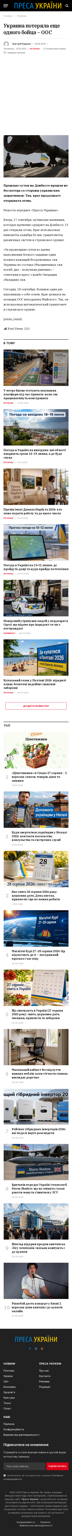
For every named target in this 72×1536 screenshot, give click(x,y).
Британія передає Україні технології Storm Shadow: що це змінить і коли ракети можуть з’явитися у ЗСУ (39, 1188)
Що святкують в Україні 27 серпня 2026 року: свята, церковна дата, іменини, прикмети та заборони (37, 1014)
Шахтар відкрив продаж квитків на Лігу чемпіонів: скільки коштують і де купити (38, 1247)
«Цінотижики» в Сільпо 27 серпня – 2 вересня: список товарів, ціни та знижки (39, 776)
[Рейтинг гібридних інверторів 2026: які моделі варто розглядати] (36, 1106)
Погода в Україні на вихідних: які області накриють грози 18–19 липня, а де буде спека (34, 453)
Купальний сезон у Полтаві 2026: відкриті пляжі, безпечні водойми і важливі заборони (34, 684)
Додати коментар (36, 706)
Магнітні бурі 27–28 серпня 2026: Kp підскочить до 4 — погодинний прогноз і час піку (38, 955)
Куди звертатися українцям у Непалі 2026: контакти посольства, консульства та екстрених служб (39, 836)
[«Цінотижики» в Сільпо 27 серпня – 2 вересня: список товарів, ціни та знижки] (36, 750)
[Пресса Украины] (37, 5)
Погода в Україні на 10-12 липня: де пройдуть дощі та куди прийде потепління (35, 567)
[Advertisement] (36, 92)
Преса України (30, 1499)
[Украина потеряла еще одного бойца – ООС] (36, 156)
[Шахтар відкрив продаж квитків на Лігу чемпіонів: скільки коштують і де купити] (36, 1221)
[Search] (67, 6)
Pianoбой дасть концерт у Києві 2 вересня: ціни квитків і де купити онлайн (37, 1307)
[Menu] (5, 6)
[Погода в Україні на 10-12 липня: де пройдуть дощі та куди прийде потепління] (36, 542)
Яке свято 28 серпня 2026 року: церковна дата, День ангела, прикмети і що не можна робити (36, 895)
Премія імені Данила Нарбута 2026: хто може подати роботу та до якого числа (32, 511)
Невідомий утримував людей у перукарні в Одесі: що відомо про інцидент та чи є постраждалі (35, 624)
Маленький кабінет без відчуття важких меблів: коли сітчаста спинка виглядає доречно (40, 1073)
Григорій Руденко (21, 43)
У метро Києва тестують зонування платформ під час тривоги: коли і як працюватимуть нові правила (30, 394)
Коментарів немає (56, 48)
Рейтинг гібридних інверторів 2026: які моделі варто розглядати (39, 1131)
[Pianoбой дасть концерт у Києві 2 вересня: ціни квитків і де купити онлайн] (36, 1281)
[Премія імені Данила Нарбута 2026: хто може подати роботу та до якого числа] (36, 487)
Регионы (35, 49)
